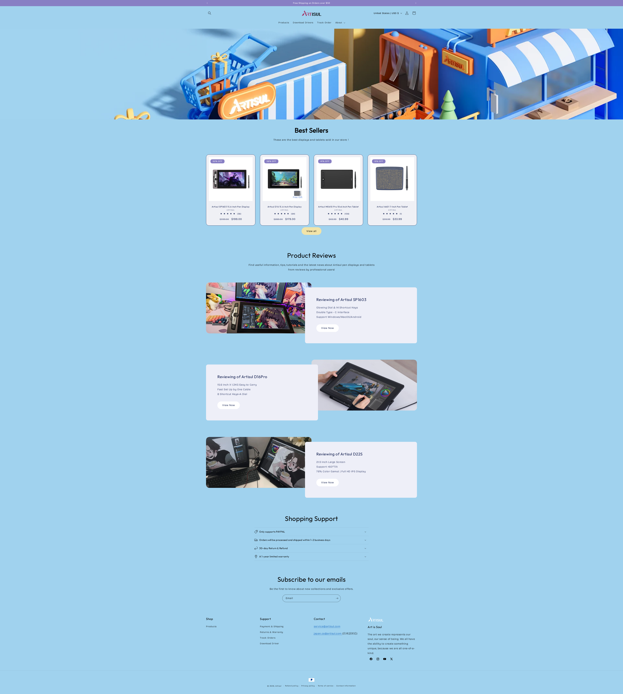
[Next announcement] (415, 3)
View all (311, 231)
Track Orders (267, 637)
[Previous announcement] (207, 3)
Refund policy (291, 686)
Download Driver (269, 643)
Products (211, 626)
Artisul (278, 686)
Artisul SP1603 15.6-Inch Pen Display (231, 206)
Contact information (346, 686)
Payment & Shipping (272, 626)
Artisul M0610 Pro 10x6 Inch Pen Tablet (338, 206)
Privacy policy (308, 686)
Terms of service (325, 686)
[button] (209, 13)
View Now (327, 328)
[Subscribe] (337, 598)
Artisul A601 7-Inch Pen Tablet (392, 206)
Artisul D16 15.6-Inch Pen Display (285, 206)
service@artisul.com (327, 626)
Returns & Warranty (271, 632)
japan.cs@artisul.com (328, 633)
